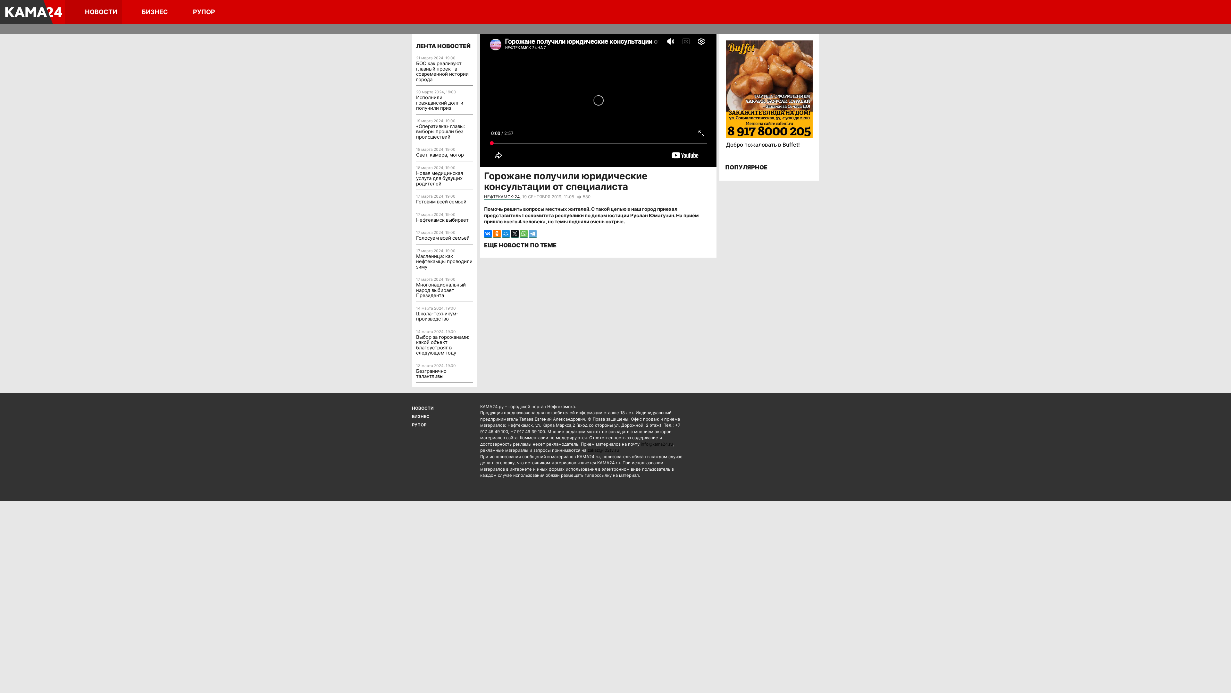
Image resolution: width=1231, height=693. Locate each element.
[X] (515, 234)
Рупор (204, 12)
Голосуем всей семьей (443, 238)
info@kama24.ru (657, 444)
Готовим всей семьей (441, 202)
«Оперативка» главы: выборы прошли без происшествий (440, 131)
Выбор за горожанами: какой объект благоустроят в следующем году (442, 345)
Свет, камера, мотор (440, 155)
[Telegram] (533, 234)
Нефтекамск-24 (502, 196)
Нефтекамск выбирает (442, 220)
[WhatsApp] (524, 234)
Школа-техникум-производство (437, 316)
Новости (101, 12)
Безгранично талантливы (431, 374)
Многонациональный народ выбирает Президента (441, 290)
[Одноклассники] (497, 234)
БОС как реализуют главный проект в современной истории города (442, 71)
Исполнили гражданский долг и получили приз (439, 102)
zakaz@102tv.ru (603, 450)
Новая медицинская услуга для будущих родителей (439, 178)
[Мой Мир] (506, 234)
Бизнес (155, 12)
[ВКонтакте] (488, 234)
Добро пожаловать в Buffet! (763, 144)
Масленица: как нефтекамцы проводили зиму (444, 261)
